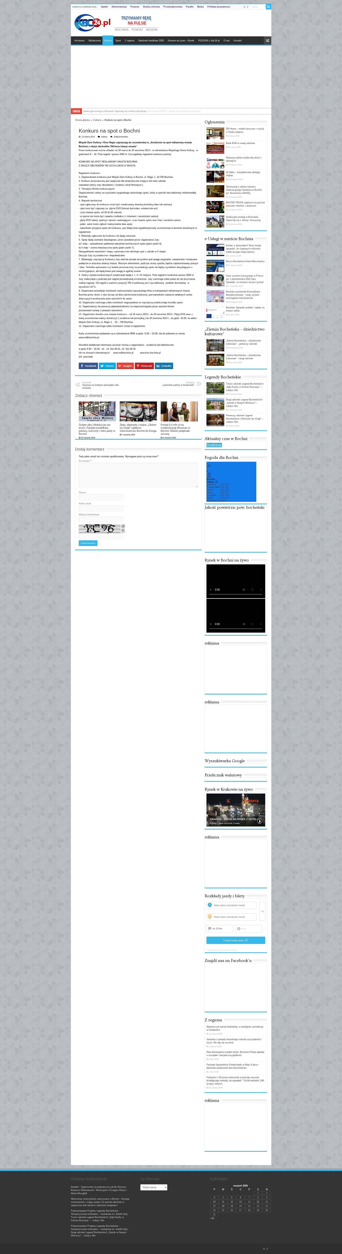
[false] (262, 911)
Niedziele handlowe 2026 (151, 40)
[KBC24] (117, 22)
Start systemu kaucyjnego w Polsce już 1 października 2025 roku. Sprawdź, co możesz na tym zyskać (245, 279)
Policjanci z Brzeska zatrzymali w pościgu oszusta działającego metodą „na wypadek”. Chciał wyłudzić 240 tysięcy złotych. (235, 1080)
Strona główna (82, 120)
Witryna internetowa (89, 514)
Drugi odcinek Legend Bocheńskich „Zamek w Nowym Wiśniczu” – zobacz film (244, 402)
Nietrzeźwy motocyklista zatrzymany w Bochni (95, 1199)
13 (240, 1201)
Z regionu (129, 40)
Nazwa (82, 492)
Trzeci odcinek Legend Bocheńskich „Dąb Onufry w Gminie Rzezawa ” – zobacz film (244, 387)
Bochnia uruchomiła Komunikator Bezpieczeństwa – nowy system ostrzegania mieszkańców (243, 294)
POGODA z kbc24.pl (209, 40)
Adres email (85, 503)
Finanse (134, 6)
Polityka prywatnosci (218, 6)
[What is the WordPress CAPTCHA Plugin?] (100, 528)
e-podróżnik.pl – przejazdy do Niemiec (222, 950)
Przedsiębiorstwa (172, 6)
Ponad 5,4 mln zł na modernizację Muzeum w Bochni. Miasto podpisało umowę (175, 429)
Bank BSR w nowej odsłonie (240, 143)
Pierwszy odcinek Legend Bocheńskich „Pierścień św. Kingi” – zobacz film (244, 418)
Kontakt (238, 40)
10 (214, 1201)
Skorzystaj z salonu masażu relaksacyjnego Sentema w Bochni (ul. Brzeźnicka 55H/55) (244, 189)
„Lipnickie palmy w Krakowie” (178, 383)
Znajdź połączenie (233, 940)
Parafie (190, 6)
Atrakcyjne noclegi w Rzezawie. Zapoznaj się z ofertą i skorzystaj (114, 111)
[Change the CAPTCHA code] (123, 526)
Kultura (108, 40)
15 (258, 1201)
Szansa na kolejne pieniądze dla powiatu (100, 385)
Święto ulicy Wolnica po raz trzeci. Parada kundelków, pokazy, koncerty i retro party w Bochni (97, 429)
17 (214, 1206)
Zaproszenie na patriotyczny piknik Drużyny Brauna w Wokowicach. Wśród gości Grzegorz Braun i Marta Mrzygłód (99, 1190)
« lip (212, 1218)
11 (223, 1201)
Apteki (104, 6)
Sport (118, 40)
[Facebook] (248, 7)
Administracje (119, 6)
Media (200, 6)
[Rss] (244, 7)
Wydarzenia (95, 40)
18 (223, 1206)
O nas (227, 40)
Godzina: (214, 445)
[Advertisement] (171, 81)
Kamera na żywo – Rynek (181, 40)
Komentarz (85, 461)
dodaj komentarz (121, 137)
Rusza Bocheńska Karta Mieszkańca (245, 261)
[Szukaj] (268, 6)
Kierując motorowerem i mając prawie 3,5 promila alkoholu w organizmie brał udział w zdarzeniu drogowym (100, 1202)
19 (231, 1206)
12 (231, 1201)
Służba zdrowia (151, 6)
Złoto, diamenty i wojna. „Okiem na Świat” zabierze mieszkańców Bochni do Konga (138, 427)
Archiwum (79, 40)
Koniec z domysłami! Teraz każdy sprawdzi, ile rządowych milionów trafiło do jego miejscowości (243, 248)
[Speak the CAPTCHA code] (123, 530)
